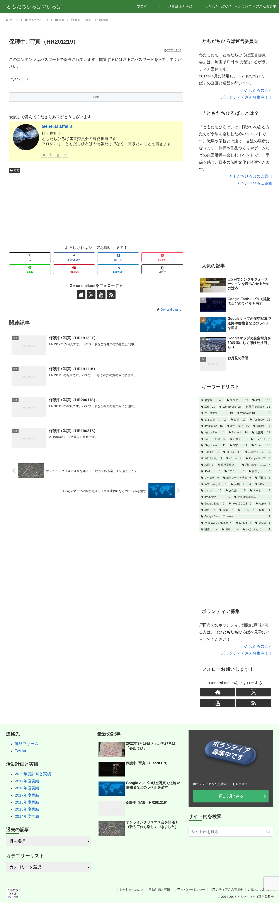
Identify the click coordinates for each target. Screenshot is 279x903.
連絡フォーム (26, 744)
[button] (162, 269)
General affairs (57, 126)
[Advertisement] (96, 208)
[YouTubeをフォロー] (58, 155)
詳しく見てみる (231, 796)
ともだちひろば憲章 (254, 183)
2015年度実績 (27, 809)
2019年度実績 (27, 781)
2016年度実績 (27, 802)
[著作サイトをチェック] (44, 155)
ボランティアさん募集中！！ (246, 97)
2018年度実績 (27, 788)
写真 (16, 170)
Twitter (20, 751)
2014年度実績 (27, 816)
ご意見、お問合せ (260, 889)
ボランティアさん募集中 (226, 889)
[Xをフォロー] (51, 155)
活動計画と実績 (159, 889)
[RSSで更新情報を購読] (65, 155)
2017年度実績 (27, 795)
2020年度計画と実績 (33, 774)
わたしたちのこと (256, 90)
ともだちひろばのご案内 (250, 176)
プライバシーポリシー (190, 889)
